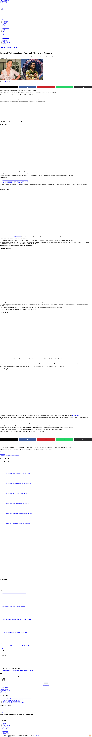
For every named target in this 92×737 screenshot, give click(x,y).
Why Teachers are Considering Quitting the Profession (13, 702)
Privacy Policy (5, 41)
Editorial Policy (6, 733)
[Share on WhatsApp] (64, 87)
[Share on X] (9, 87)
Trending (10, 690)
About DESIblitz (6, 36)
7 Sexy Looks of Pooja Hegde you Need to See (9, 455)
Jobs (3, 0)
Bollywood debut (17, 236)
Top (1, 689)
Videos (7, 0)
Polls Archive (5, 687)
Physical (4, 678)
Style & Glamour (12, 47)
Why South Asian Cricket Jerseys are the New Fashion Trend (16, 645)
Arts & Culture (5, 21)
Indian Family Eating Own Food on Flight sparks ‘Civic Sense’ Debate (17, 698)
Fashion (4, 23)
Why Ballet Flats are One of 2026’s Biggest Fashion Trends (15, 632)
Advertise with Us (6, 42)
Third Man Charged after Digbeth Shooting (11, 701)
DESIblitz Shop (6, 724)
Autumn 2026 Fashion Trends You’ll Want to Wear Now (14, 593)
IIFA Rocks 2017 (75, 415)
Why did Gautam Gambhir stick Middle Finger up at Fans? (18, 670)
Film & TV (5, 24)
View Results (46, 685)
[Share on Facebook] (27, 87)
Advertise (4, 2)
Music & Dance (6, 28)
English (10, 736)
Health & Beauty (6, 26)
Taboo (4, 30)
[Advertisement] (21, 111)
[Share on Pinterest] (46, 87)
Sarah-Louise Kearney (7, 81)
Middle (3, 689)
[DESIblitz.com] (3, 1)
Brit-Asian (5, 22)
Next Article (2, 454)
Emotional (4, 680)
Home (4, 33)
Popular (6, 690)
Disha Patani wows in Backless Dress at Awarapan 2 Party (15, 606)
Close (1, 691)
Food (4, 25)
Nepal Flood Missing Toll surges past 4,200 (11, 700)
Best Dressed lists (50, 171)
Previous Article (3, 451)
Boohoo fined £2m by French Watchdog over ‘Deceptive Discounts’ (17, 619)
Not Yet (45, 12)
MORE (1, 648)
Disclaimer (5, 40)
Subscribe (55, 12)
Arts (5, 0)
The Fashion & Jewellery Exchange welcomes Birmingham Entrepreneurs (14, 452)
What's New (2, 690)
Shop (1, 2)
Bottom (6, 689)
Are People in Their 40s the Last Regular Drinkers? (13, 699)
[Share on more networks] (83, 87)
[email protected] (36, 735)
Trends (4, 31)
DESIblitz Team (6, 38)
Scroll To (3, 692)
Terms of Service (6, 728)
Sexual (3, 679)
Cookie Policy (5, 732)
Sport (4, 29)
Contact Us (8, 2)
